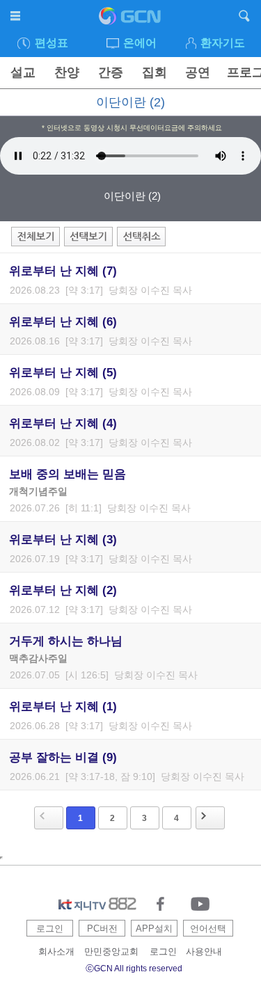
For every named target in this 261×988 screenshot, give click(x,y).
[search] (245, 18)
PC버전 (102, 928)
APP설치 (154, 928)
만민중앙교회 (111, 951)
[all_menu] (16, 18)
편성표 (51, 43)
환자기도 (222, 43)
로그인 (49, 928)
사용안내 (204, 951)
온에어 (140, 43)
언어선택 (208, 928)
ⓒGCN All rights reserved (134, 968)
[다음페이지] (210, 817)
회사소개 (56, 951)
